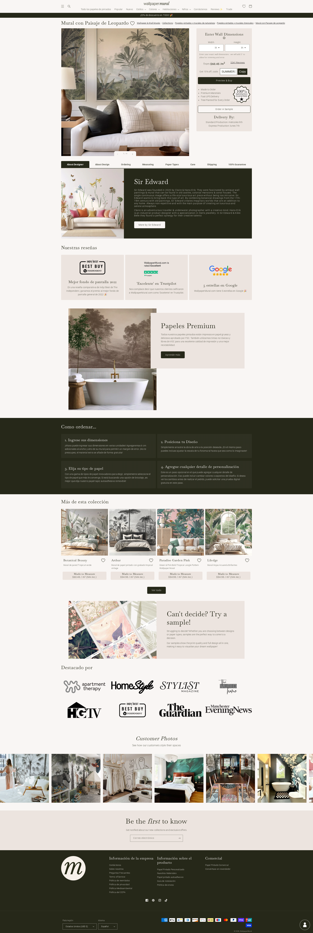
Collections (167, 23)
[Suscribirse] (179, 838)
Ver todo (156, 590)
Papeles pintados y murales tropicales (235, 23)
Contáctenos (115, 865)
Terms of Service (117, 877)
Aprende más (172, 355)
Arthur (116, 560)
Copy (242, 71)
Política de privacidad (119, 884)
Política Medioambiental (120, 888)
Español (105, 926)
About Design (102, 164)
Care (192, 164)
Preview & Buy (224, 80)
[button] (62, 6)
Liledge (212, 560)
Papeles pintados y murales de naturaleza (195, 23)
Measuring (148, 164)
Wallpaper (148, 23)
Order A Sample (224, 109)
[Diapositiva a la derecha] (132, 154)
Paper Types (172, 164)
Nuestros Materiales (167, 873)
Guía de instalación (166, 881)
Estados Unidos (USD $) (77, 926)
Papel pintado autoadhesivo (170, 877)
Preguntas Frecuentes (119, 873)
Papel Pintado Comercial (217, 865)
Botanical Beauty (75, 560)
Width (211, 42)
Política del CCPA (117, 892)
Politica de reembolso (119, 880)
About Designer (75, 164)
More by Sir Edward (150, 225)
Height (237, 42)
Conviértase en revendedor (218, 869)
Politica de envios (165, 885)
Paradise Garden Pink (174, 560)
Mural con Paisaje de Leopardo (270, 23)
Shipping (212, 164)
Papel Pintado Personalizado (170, 869)
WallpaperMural (246, 931)
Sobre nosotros (116, 869)
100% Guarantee (237, 164)
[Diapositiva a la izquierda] (117, 154)
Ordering (126, 164)
